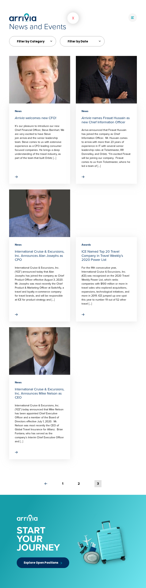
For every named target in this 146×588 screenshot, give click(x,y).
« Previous (45, 483)
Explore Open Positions (41, 563)
